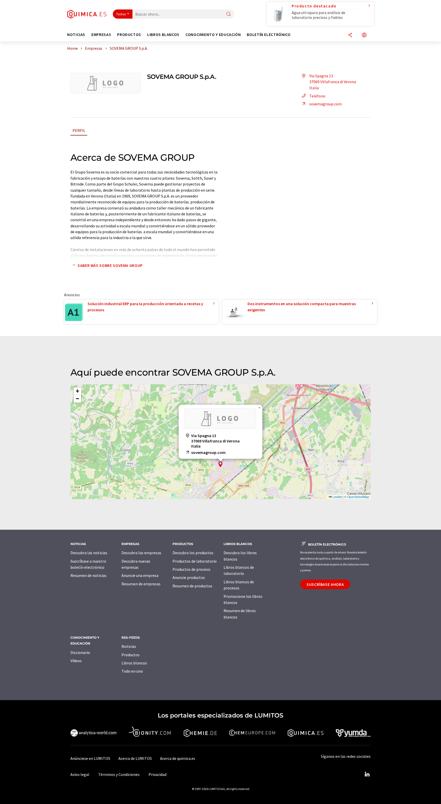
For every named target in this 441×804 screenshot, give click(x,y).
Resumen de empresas (141, 583)
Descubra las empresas (141, 552)
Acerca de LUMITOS (135, 758)
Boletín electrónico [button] (268, 34)
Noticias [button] (76, 34)
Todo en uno (132, 671)
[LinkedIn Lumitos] (367, 774)
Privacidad (157, 774)
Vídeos (76, 660)
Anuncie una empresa (139, 575)
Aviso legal (79, 774)
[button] (220, 464)
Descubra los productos (193, 552)
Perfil (78, 130)
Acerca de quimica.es (177, 758)
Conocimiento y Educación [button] (213, 34)
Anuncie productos (189, 577)
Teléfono (317, 95)
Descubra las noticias (88, 552)
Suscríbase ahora (325, 584)
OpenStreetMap (358, 496)
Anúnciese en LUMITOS (90, 758)
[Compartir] (350, 35)
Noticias (128, 646)
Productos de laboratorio (195, 561)
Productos (130, 654)
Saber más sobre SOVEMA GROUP (110, 265)
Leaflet (337, 496)
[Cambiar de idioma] (364, 35)
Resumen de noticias (88, 575)
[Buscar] (228, 14)
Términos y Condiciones (119, 774)
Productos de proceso (191, 569)
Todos (121, 14)
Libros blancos (134, 662)
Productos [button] (129, 34)
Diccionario (80, 652)
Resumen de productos (192, 585)
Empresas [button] (101, 34)
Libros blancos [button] (163, 34)
